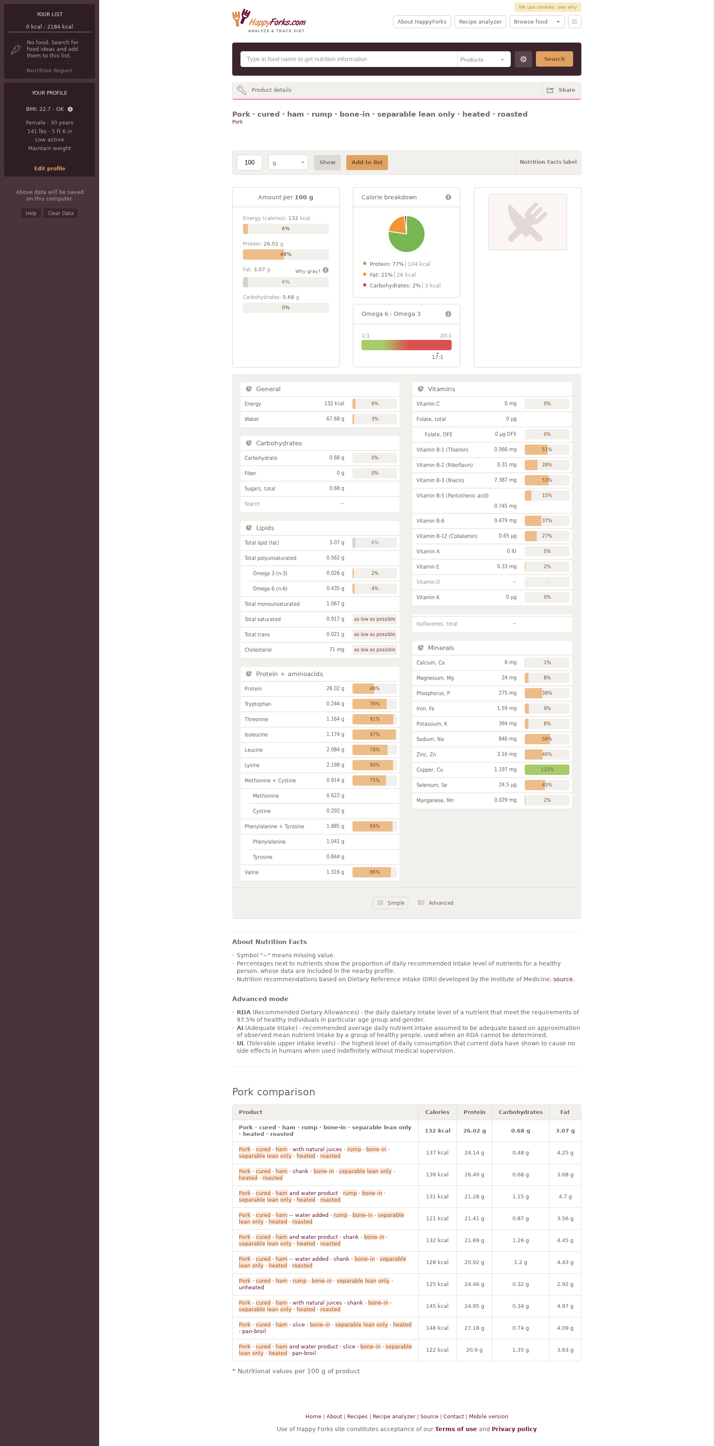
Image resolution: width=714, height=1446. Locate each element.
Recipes (357, 1416)
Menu (574, 21)
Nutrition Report (49, 71)
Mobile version (488, 1416)
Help (31, 213)
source (563, 979)
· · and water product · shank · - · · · (313, 1240)
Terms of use (456, 1429)
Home (313, 1416)
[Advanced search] (523, 59)
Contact (453, 1416)
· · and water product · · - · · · (312, 1196)
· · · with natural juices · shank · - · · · (315, 1306)
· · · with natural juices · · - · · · (314, 1152)
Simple (396, 903)
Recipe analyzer (480, 22)
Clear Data (61, 213)
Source (429, 1416)
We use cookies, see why (548, 7)
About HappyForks (422, 22)
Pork (237, 122)
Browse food (530, 22)
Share (567, 90)
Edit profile (49, 169)
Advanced (441, 903)
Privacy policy (514, 1429)
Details (71, 110)
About (334, 1416)
